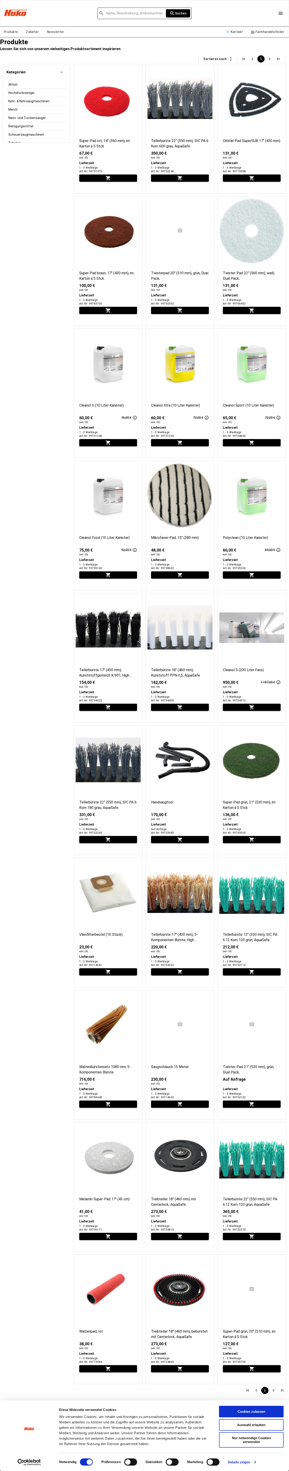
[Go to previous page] (252, 59)
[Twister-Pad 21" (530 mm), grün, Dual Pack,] (251, 1054)
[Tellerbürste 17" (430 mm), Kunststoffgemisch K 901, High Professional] (108, 657)
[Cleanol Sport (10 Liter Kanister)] (251, 393)
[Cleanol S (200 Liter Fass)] (251, 657)
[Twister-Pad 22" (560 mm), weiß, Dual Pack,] (251, 261)
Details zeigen (239, 1462)
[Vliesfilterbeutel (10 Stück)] (108, 922)
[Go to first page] (243, 59)
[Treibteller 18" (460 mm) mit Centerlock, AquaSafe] (180, 1187)
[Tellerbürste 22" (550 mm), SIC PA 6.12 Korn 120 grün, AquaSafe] (251, 1187)
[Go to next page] (269, 59)
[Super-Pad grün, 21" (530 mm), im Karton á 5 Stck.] (251, 790)
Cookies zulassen (251, 1411)
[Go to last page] (278, 59)
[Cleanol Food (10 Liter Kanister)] (108, 525)
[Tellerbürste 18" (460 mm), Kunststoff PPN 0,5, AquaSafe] (180, 657)
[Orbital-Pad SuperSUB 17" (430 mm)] (251, 128)
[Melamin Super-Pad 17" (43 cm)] (108, 1187)
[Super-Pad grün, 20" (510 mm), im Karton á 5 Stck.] (251, 1319)
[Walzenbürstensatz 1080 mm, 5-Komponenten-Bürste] (108, 1054)
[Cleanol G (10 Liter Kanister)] (108, 393)
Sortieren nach (215, 59)
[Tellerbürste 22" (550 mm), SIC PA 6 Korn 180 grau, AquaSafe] (108, 790)
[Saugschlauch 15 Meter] (180, 1054)
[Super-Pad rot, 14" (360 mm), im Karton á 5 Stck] (108, 128)
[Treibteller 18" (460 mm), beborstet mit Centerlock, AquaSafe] (180, 1319)
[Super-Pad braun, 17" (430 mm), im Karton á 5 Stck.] (108, 261)
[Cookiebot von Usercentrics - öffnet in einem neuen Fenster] (29, 1462)
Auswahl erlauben (251, 1425)
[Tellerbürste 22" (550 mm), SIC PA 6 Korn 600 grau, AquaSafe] (180, 128)
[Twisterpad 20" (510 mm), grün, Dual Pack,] (180, 261)
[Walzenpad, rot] (108, 1319)
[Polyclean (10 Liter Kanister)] (251, 525)
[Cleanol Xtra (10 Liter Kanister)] (180, 393)
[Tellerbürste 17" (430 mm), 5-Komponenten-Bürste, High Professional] (180, 922)
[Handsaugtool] (180, 790)
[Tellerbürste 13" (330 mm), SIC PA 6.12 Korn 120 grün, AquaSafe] (251, 922)
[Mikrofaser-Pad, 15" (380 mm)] (180, 525)
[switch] (130, 1462)
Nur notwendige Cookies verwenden (251, 1440)
